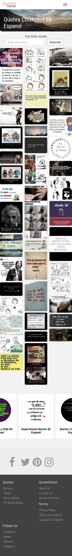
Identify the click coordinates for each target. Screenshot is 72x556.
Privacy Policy (47, 510)
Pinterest (8, 541)
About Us (44, 488)
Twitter (7, 536)
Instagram (9, 546)
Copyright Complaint (51, 519)
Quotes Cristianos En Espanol (36, 430)
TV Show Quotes (13, 502)
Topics (7, 493)
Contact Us (45, 493)
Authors (7, 488)
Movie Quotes (11, 498)
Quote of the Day (49, 498)
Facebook (9, 532)
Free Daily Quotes (36, 36)
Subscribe (55, 42)
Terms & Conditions (50, 515)
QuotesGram (9, 4)
